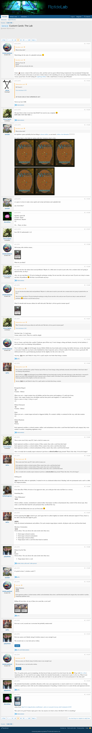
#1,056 (88, 212)
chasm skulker (44, 134)
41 (12, 40)
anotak (4, 28)
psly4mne (7, 556)
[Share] (85, 44)
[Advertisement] (46, 34)
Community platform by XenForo (46, 731)
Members (24, 16)
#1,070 (88, 581)
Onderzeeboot (7, 53)
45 (23, 40)
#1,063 (88, 363)
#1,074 (88, 681)
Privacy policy (80, 728)
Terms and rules (71, 728)
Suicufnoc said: (19, 47)
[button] (18, 16)
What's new (13, 16)
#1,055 (88, 199)
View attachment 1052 (21, 90)
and (23, 650)
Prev (4, 40)
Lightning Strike (41, 76)
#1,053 (88, 109)
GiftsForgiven (7, 496)
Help (87, 728)
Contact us (63, 728)
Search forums (12, 19)
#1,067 (88, 512)
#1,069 (88, 568)
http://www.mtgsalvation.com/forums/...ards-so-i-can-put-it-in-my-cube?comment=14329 (46, 707)
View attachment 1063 (21, 328)
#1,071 (88, 620)
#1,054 (88, 125)
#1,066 (88, 486)
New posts (4, 19)
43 (18, 40)
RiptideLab (5, 728)
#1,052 (88, 81)
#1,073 (88, 654)
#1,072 (88, 634)
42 (15, 40)
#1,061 (88, 318)
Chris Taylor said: (20, 288)
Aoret (7, 90)
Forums (4, 16)
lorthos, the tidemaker (63, 134)
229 (29, 40)
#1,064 (88, 437)
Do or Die (83, 673)
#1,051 (88, 43)
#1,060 (88, 285)
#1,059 (88, 266)
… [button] (9, 40)
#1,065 (88, 455)
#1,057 (88, 229)
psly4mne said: (19, 658)
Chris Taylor (7, 119)
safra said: (18, 585)
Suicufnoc (7, 222)
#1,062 (88, 339)
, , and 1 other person (27, 563)
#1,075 (88, 694)
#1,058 (88, 244)
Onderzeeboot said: (20, 84)
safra (7, 373)
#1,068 (88, 547)
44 (20, 40)
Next (33, 40)
